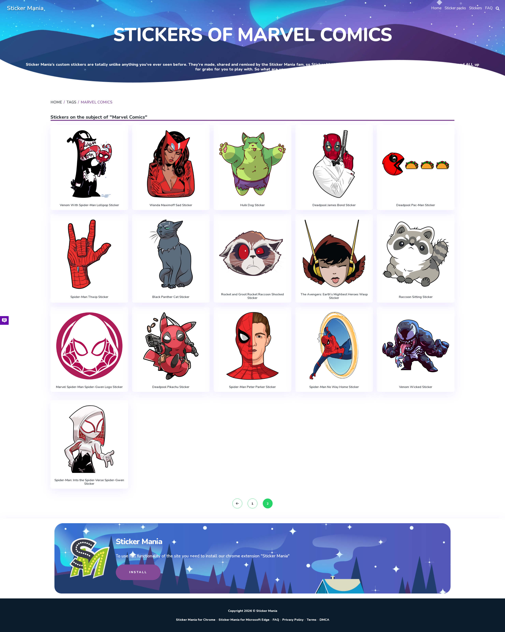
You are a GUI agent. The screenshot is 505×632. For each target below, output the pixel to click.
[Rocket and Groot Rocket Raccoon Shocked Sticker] (252, 253)
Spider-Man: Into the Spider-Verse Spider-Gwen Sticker (89, 482)
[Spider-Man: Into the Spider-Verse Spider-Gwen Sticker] (89, 439)
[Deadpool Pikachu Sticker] (171, 346)
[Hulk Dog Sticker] (252, 164)
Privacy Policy (293, 620)
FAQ (276, 620)
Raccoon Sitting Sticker (416, 297)
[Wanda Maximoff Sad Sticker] (171, 164)
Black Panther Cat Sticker (170, 297)
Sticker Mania (25, 8)
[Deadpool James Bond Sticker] (334, 164)
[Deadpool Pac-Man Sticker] (416, 164)
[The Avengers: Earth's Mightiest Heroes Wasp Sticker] (334, 253)
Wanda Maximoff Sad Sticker (171, 205)
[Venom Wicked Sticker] (416, 346)
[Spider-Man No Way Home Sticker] (334, 346)
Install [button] (138, 572)
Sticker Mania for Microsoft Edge (244, 620)
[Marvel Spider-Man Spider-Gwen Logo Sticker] (89, 346)
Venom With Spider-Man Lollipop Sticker (89, 205)
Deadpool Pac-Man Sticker (415, 205)
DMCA (324, 620)
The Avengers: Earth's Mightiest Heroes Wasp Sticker (334, 296)
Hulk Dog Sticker (252, 205)
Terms (311, 620)
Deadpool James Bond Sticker (334, 205)
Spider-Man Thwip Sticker (89, 297)
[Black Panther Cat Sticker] (171, 254)
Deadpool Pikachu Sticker (170, 387)
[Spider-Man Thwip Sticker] (89, 254)
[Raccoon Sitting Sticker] (416, 254)
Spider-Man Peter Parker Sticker (252, 387)
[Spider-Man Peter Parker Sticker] (252, 346)
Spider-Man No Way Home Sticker (334, 387)
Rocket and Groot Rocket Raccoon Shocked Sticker (252, 296)
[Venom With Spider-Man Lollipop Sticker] (89, 164)
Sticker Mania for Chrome (195, 620)
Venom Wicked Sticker (415, 387)
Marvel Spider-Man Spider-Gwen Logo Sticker (89, 387)
